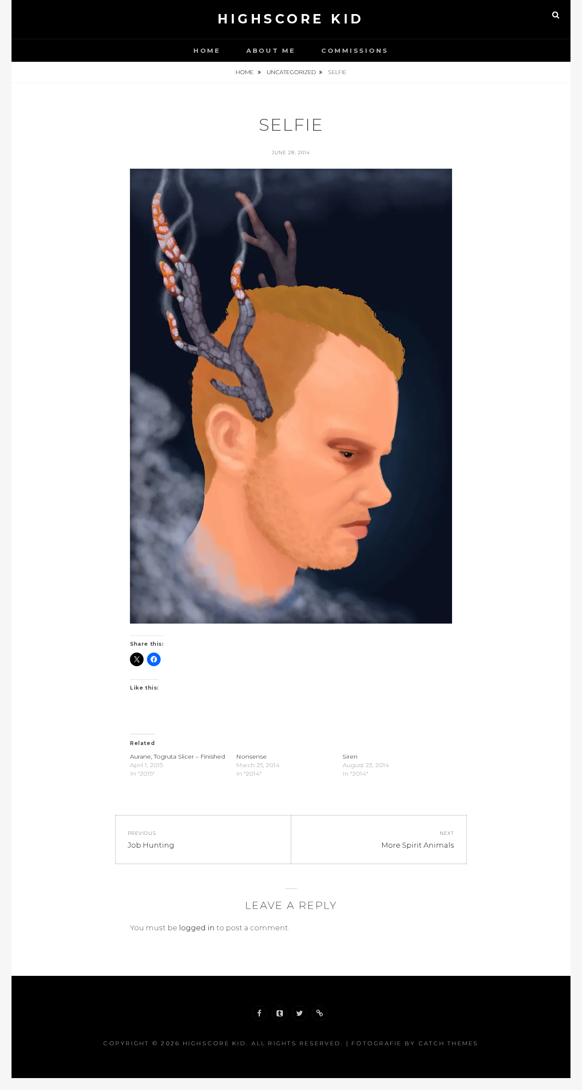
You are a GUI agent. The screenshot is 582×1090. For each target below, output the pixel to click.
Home (207, 50)
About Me (271, 50)
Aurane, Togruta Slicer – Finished (177, 756)
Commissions (355, 50)
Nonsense (251, 756)
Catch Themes (448, 1043)
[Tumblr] (279, 1013)
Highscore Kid (291, 19)
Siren (350, 756)
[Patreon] (319, 1013)
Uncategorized (291, 72)
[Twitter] (299, 1013)
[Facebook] (259, 1013)
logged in (197, 927)
